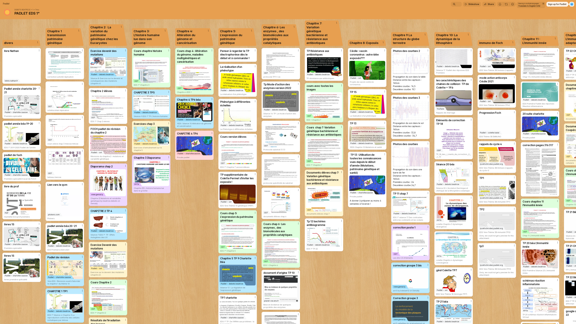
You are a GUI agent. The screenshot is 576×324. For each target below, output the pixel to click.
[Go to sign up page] (571, 4)
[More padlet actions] (513, 4)
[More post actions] (39, 50)
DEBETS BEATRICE (22, 10)
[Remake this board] (506, 4)
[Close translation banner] (543, 3)
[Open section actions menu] (38, 42)
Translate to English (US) (529, 6)
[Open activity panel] (500, 4)
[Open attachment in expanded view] (410, 64)
